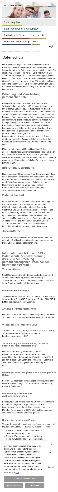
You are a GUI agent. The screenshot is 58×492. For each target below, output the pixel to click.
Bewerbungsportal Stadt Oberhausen (16, 51)
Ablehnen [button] (35, 486)
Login (51, 46)
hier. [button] (17, 473)
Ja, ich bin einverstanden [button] (24, 479)
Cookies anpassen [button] (14, 486)
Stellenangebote (12, 22)
